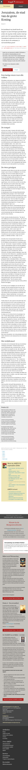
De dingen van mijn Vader (14, 477)
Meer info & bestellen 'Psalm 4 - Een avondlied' (13, 630)
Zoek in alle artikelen (8, 735)
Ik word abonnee (7, 69)
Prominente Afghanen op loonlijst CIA (17, 493)
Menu (1, 2)
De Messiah (11, 480)
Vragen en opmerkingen (8, 759)
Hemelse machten (14, 471)
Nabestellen (5, 757)
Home (4, 731)
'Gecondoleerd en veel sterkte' (15, 491)
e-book (7, 626)
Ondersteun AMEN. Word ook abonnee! (13, 517)
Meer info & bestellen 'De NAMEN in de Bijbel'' (13, 699)
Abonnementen (6, 743)
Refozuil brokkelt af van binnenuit (16, 497)
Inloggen (21, 6)
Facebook (5, 738)
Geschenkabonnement (8, 745)
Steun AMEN (6, 748)
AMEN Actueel (6, 733)
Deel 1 (3, 451)
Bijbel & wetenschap (14, 475)
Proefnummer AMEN (8, 747)
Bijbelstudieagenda (7, 764)
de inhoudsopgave (10, 623)
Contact (4, 713)
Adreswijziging (6, 755)
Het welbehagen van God (15, 478)
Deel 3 (3, 454)
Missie (4, 750)
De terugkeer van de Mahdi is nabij (16, 499)
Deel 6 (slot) (4, 459)
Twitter (4, 736)
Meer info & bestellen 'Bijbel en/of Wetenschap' (13, 598)
